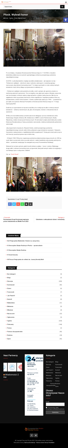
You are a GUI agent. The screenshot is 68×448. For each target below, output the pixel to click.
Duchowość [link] (11, 285)
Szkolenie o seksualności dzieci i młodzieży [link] (50, 219)
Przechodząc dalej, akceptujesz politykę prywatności (55, 408)
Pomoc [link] (9, 328)
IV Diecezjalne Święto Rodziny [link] (16, 250)
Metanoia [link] (10, 306)
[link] (65, 20)
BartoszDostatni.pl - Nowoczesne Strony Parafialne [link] (39, 442)
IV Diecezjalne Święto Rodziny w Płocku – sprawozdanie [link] (24, 245)
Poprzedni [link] (7, 217)
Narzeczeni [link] (11, 313)
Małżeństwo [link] (11, 303)
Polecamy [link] (10, 324)
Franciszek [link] (10, 292)
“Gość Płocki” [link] (15, 154)
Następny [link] (61, 217)
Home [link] (6, 18)
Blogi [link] (8, 277)
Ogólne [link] (11, 18)
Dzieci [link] (9, 288)
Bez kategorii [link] (11, 274)
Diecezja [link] (10, 281)
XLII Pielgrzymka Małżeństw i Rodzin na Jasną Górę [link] (23, 241)
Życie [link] (9, 339)
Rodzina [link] (9, 335)
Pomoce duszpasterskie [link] (14, 331)
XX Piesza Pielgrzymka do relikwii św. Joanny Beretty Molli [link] (25, 259)
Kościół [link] (9, 299)
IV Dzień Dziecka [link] (12, 255)
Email (47, 401)
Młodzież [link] (10, 310)
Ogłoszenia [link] (10, 317)
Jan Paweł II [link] (11, 295)
